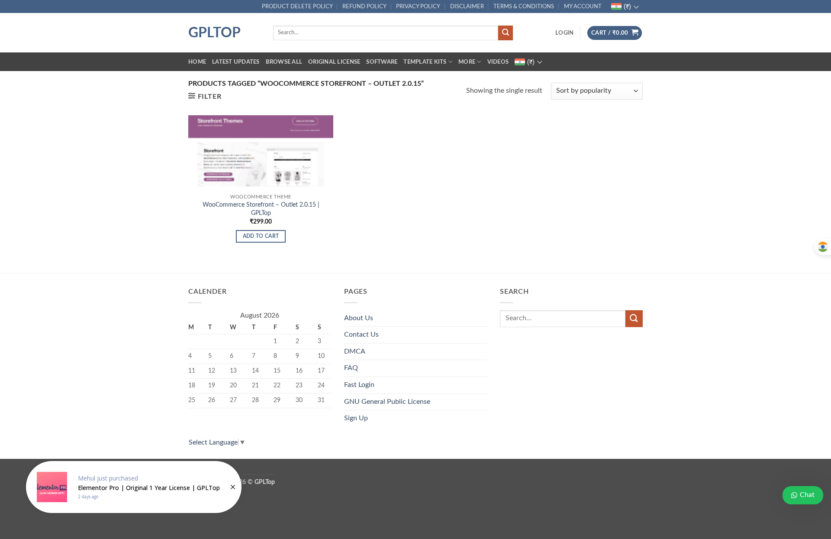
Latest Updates (236, 62)
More (466, 62)
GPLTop (214, 33)
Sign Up (356, 418)
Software (381, 62)
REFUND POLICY (364, 6)
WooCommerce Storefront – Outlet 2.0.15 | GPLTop (261, 208)
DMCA (354, 351)
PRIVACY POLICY (418, 6)
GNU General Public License (387, 401)
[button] (564, 33)
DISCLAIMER (467, 6)
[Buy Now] (134, 487)
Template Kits (424, 62)
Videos (498, 62)
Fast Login (359, 384)
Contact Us (361, 334)
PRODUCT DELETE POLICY (297, 6)
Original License (334, 62)
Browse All (284, 62)
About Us (358, 318)
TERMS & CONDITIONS (523, 6)
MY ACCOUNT (583, 6)
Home (197, 62)
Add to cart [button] (261, 236)
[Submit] (505, 33)
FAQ (351, 367)
